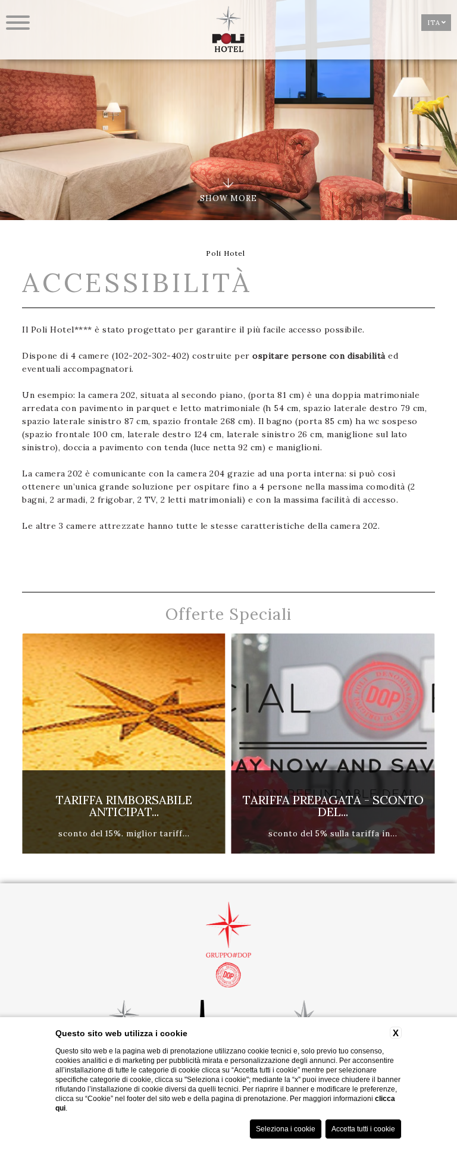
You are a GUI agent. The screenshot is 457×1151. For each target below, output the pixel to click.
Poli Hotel (225, 253)
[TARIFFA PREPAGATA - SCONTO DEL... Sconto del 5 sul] (294, 851)
